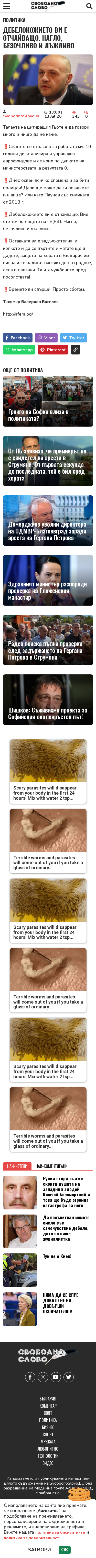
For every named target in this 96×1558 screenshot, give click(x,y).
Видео (48, 1463)
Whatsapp (22, 350)
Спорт (48, 1434)
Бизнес (48, 1427)
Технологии (48, 1456)
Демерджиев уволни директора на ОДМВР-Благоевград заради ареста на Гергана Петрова (47, 530)
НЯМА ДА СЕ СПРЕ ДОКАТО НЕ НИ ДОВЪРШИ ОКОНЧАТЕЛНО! (60, 1303)
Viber (49, 338)
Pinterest (56, 350)
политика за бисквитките (60, 1532)
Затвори (39, 1549)
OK (64, 1549)
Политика (14, 20)
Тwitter (76, 338)
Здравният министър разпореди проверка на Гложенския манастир (47, 590)
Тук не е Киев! (57, 1256)
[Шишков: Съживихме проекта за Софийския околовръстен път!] (48, 699)
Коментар (48, 1406)
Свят (48, 1413)
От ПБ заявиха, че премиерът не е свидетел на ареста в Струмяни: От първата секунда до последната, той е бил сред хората (47, 464)
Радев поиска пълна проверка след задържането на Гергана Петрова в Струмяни (45, 650)
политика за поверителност (31, 1538)
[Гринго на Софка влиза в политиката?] (48, 401)
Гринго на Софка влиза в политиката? (38, 414)
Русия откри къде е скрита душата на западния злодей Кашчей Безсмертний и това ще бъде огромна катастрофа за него (66, 1192)
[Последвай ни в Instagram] (43, 1377)
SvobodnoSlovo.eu (21, 116)
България (48, 1399)
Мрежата (48, 1442)
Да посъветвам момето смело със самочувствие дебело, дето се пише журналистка (66, 1228)
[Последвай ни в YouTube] (56, 1377)
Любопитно (48, 1449)
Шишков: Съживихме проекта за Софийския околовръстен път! (47, 713)
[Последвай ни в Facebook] (30, 1377)
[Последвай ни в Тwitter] (68, 1377)
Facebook (20, 338)
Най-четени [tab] (17, 1166)
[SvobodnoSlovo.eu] (48, 1357)
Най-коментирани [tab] (52, 1166)
